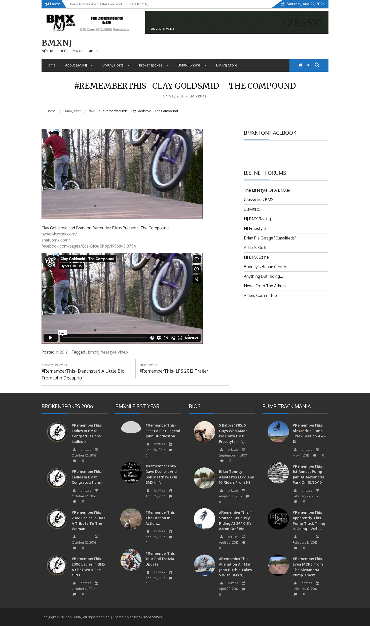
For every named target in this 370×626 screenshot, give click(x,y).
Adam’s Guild (256, 247)
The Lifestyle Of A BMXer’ (267, 190)
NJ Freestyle (255, 228)
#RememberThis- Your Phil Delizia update (160, 558)
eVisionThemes (150, 617)
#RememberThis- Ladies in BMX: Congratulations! (87, 476)
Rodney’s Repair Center (265, 266)
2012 (64, 352)
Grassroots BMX (259, 199)
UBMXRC (252, 209)
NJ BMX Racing (257, 218)
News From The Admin (265, 285)
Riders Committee (260, 295)
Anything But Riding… (263, 276)
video (123, 352)
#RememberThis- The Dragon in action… (160, 517)
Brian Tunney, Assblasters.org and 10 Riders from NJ (236, 476)
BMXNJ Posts (113, 65)
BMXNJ (57, 43)
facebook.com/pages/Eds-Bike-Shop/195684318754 (89, 246)
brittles (200, 96)
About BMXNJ (76, 65)
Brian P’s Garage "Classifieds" (270, 237)
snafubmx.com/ (56, 239)
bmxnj (93, 352)
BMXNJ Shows (189, 65)
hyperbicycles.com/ (59, 233)
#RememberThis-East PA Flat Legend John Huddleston (162, 430)
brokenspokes (150, 65)
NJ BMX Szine (256, 257)
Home (51, 65)
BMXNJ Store (226, 65)
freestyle (108, 352)
